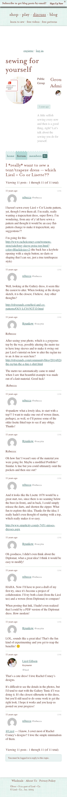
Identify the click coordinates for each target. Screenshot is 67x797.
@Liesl (10, 731)
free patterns (49, 22)
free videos (33, 22)
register (28, 51)
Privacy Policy (47, 781)
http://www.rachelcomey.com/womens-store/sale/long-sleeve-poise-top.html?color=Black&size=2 (28, 245)
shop (13, 14)
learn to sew (17, 22)
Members (38, 156)
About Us (31, 781)
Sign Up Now (56, 3)
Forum (21, 156)
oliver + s (33, 37)
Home (10, 156)
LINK (59, 190)
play (25, 14)
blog (54, 14)
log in (40, 51)
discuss (39, 14)
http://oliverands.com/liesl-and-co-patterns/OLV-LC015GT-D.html (25, 306)
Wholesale (17, 781)
